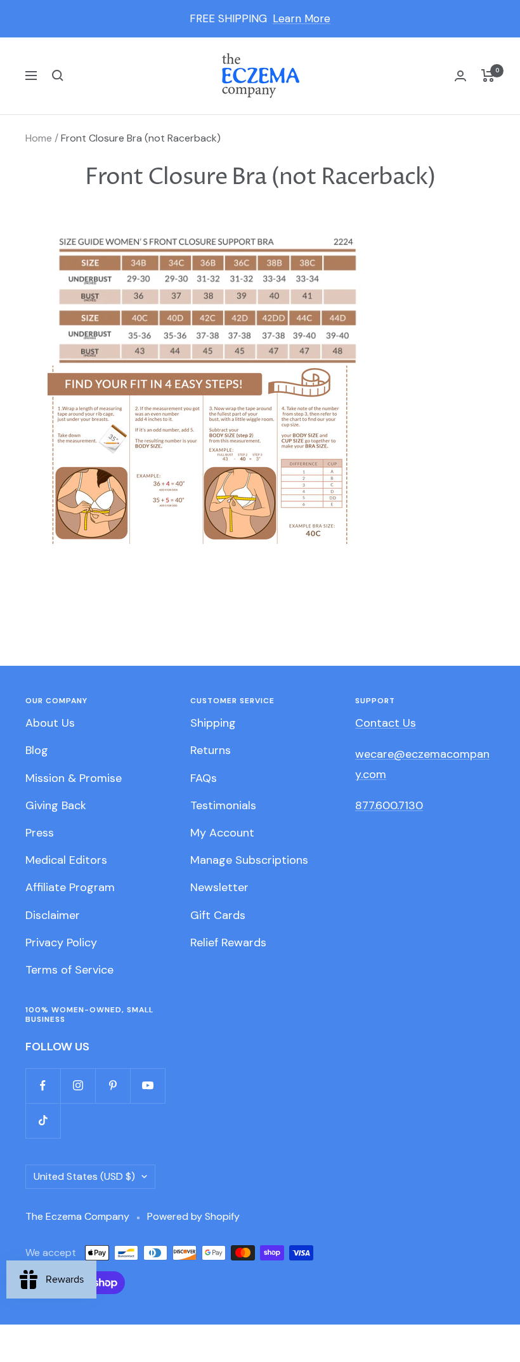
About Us (50, 723)
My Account (222, 832)
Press (39, 832)
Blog (36, 750)
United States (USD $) (84, 1176)
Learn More (301, 18)
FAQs (203, 778)
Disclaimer (52, 915)
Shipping (213, 723)
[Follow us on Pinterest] (112, 1085)
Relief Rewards (228, 942)
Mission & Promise (73, 778)
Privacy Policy (61, 942)
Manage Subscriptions (249, 860)
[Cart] (488, 75)
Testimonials (223, 805)
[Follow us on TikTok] (42, 1120)
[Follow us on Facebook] (42, 1085)
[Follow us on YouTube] (147, 1085)
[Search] (57, 75)
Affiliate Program (70, 887)
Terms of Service (69, 969)
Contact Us (385, 723)
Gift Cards (217, 915)
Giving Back (55, 805)
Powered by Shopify (193, 1216)
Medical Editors (66, 860)
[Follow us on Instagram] (77, 1085)
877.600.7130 (389, 805)
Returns (210, 750)
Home (38, 138)
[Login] (460, 75)
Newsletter (219, 887)
